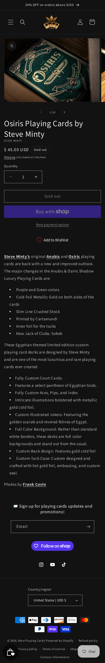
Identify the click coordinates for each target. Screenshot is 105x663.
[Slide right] (64, 112)
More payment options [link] (52, 224)
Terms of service (54, 649)
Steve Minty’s (17, 256)
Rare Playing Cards (31, 640)
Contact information (54, 657)
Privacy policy (27, 649)
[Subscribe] (88, 526)
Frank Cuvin (34, 484)
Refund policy (88, 640)
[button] (11, 22)
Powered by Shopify (60, 640)
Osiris (74, 256)
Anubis (53, 256)
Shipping (9, 157)
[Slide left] (41, 112)
